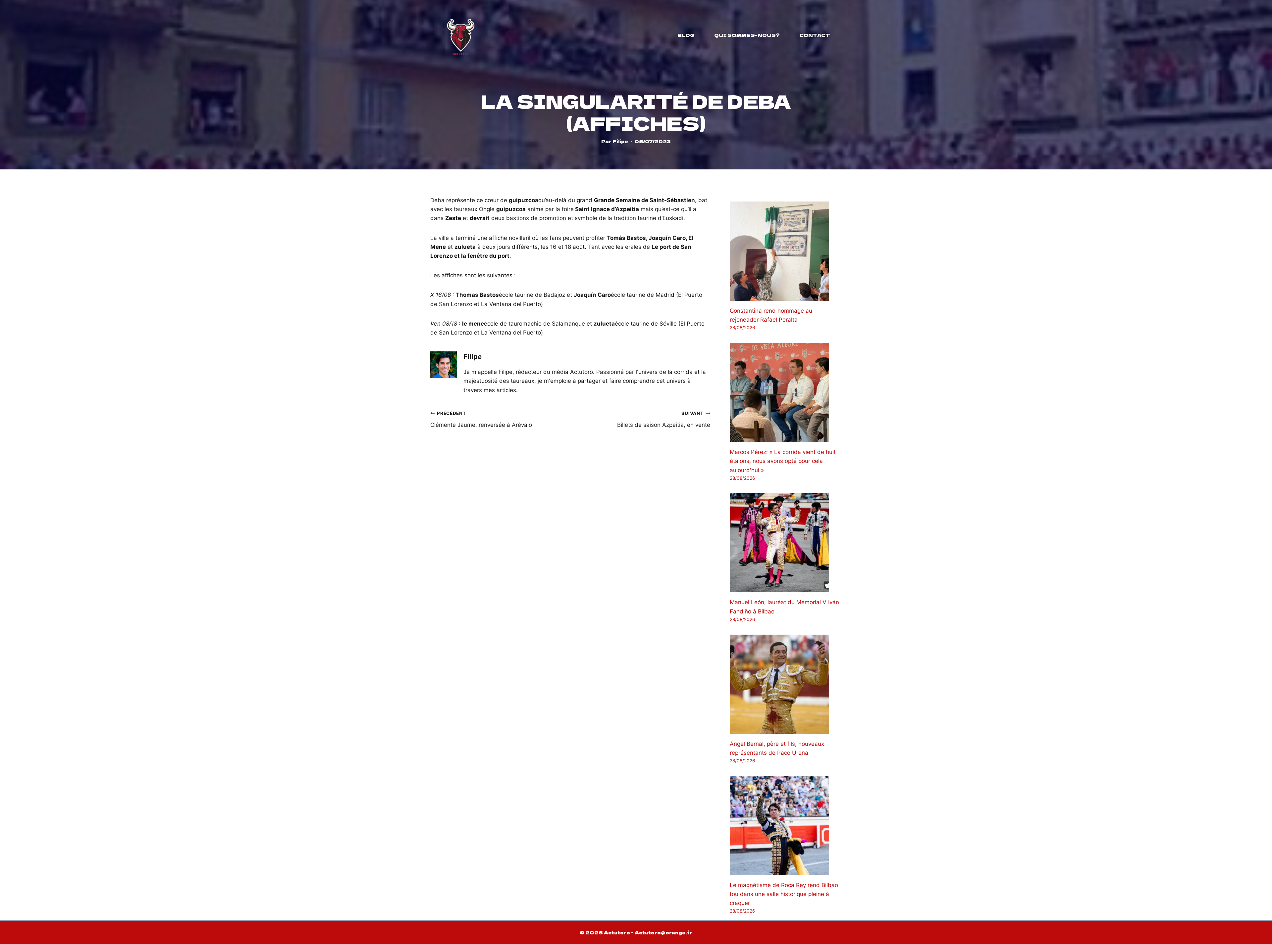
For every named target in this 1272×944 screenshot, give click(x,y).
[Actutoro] (460, 35)
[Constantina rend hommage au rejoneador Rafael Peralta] (786, 251)
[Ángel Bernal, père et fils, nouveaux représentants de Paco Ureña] (786, 684)
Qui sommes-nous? (747, 35)
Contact (814, 35)
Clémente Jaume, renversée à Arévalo (481, 419)
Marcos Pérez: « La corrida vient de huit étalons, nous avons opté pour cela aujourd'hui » (783, 461)
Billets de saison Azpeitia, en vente (663, 419)
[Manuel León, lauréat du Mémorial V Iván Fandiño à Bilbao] (786, 542)
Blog (686, 35)
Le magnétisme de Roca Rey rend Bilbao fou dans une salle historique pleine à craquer (784, 894)
